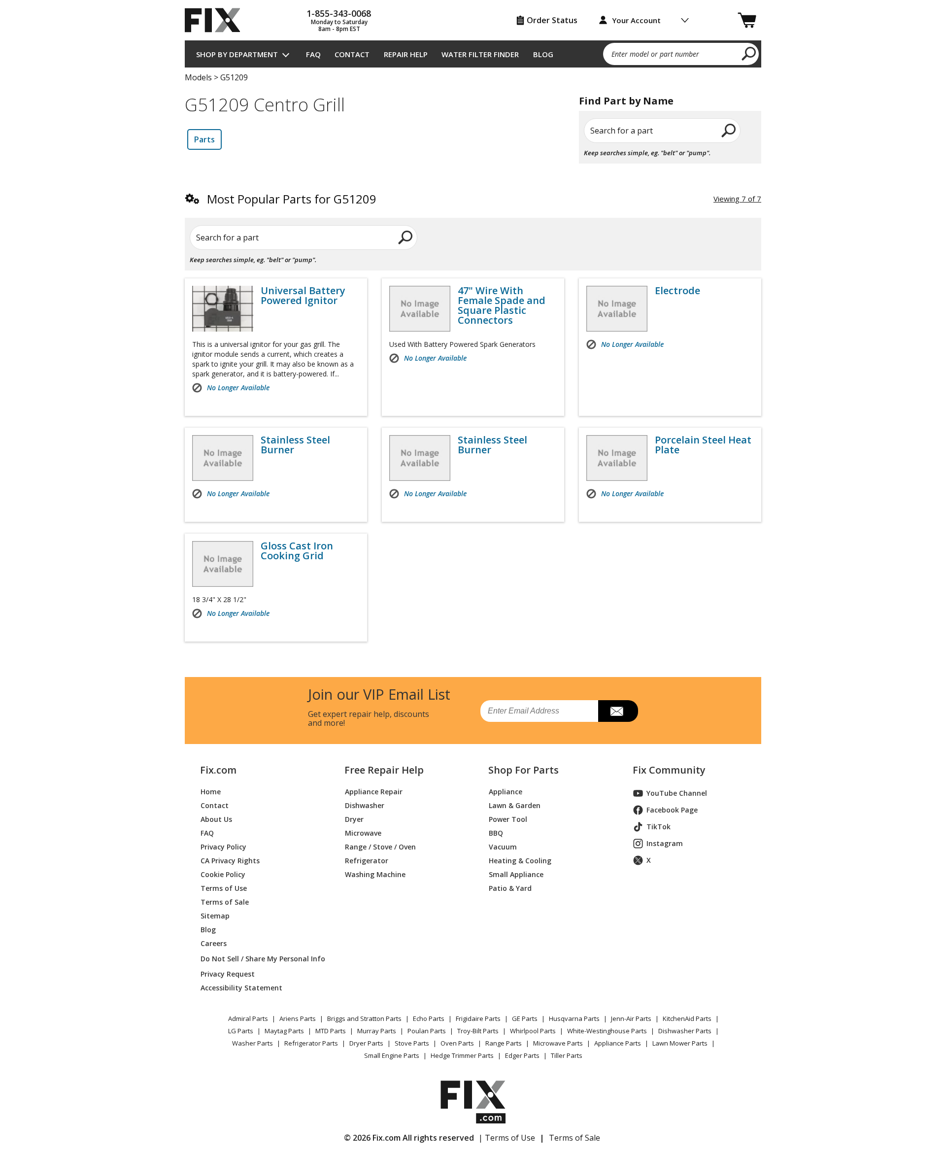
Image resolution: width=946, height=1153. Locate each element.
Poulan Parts (426, 1030)
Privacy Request (228, 974)
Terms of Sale (225, 902)
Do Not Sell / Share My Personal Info (259, 958)
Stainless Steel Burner (295, 445)
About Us (216, 819)
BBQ (496, 833)
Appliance (505, 791)
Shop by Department (237, 54)
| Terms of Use (506, 1137)
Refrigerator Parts (311, 1043)
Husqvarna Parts (574, 1018)
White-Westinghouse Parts (607, 1030)
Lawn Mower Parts (680, 1043)
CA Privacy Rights (230, 860)
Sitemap (215, 915)
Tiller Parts (566, 1055)
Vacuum (503, 846)
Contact (352, 54)
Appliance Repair (374, 791)
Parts (204, 139)
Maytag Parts (284, 1030)
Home (211, 791)
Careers (214, 943)
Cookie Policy (223, 874)
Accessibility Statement (241, 987)
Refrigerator (366, 860)
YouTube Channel (676, 793)
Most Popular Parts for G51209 (291, 199)
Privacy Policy (223, 846)
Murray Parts (376, 1030)
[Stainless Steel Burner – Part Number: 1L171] (419, 458)
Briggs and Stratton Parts (364, 1018)
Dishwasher (364, 805)
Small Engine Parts (391, 1055)
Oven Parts (457, 1043)
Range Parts (503, 1043)
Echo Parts (428, 1018)
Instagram (664, 843)
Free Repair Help (384, 770)
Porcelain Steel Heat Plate (703, 445)
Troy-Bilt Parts (478, 1030)
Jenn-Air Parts (631, 1018)
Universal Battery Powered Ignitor (303, 295)
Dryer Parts (366, 1043)
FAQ (313, 54)
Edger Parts (522, 1055)
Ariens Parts (297, 1018)
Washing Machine (375, 874)
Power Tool (508, 819)
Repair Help (406, 54)
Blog (543, 54)
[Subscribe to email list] (618, 711)
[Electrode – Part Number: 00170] (616, 309)
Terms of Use (224, 888)
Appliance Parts (617, 1043)
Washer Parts (252, 1043)
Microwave (363, 833)
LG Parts (240, 1030)
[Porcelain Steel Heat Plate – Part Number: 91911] (616, 458)
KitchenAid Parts (687, 1018)
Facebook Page (672, 809)
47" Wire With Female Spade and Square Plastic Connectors (501, 305)
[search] (749, 53)
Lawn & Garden (515, 805)
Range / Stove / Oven (380, 846)
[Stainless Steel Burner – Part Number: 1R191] (222, 458)
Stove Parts (412, 1043)
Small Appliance (516, 874)
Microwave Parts (558, 1043)
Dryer (354, 819)
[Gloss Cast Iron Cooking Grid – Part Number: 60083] (222, 564)
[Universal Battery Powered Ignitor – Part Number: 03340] (222, 309)
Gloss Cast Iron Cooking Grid (297, 551)
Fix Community (669, 770)
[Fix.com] (217, 20)
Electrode (677, 291)
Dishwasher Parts (684, 1030)
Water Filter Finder (480, 54)
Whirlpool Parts (533, 1030)
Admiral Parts (248, 1018)
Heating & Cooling (520, 860)
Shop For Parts (523, 770)
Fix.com (218, 770)
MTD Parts (330, 1030)
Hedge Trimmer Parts (462, 1055)
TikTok (658, 826)
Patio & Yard (510, 888)
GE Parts (525, 1018)
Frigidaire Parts (478, 1018)
